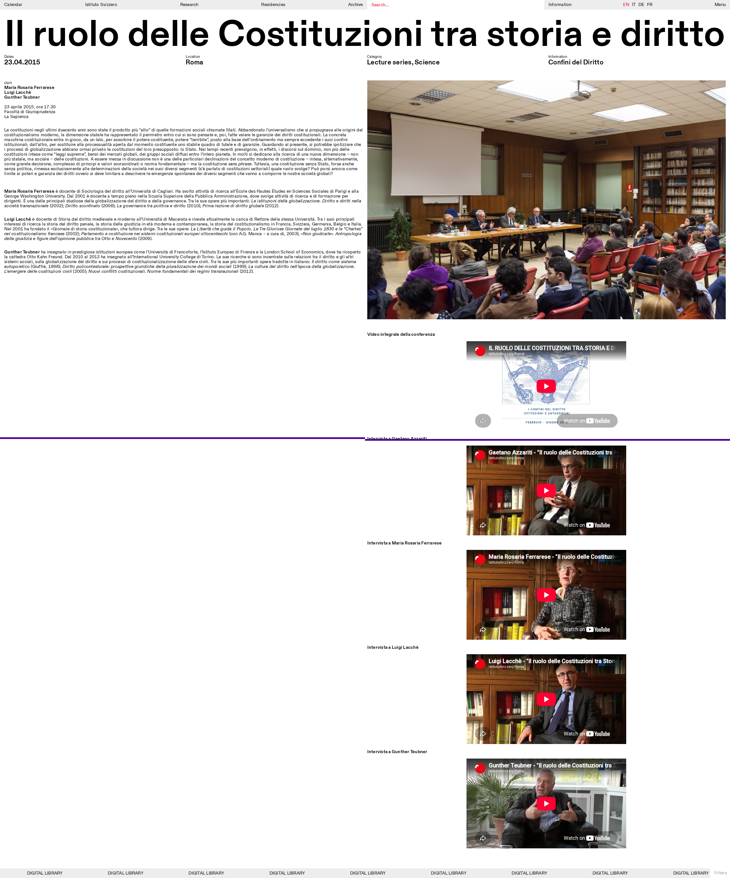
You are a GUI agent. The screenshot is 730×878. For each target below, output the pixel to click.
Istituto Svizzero (101, 4)
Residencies (273, 4)
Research (189, 4)
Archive (355, 4)
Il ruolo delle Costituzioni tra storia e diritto (364, 35)
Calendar (13, 4)
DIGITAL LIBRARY (20, 873)
